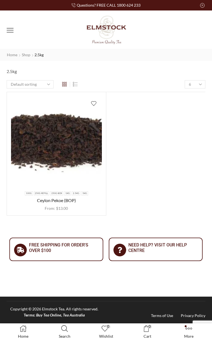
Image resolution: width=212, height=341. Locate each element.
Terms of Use (162, 315)
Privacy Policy (193, 315)
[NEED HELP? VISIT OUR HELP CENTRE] (119, 250)
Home (12, 54)
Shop (26, 54)
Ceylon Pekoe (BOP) (56, 200)
